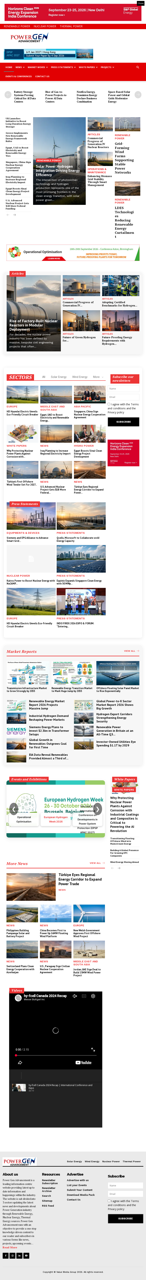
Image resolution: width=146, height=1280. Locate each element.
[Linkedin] (19, 1256)
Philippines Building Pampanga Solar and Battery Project (17, 933)
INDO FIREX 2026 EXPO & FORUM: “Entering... (75, 625)
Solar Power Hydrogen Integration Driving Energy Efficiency (58, 170)
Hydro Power (84, 445)
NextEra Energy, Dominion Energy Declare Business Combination (87, 96)
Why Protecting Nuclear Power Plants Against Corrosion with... (20, 453)
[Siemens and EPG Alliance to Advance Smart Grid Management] (31, 516)
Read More (10, 1247)
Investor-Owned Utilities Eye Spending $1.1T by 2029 (116, 743)
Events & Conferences (19, 76)
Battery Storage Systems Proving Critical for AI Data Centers (25, 96)
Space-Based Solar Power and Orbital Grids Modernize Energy (119, 96)
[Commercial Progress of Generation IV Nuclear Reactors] (100, 124)
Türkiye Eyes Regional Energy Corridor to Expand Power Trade (80, 879)
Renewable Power (17, 26)
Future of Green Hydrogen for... (79, 339)
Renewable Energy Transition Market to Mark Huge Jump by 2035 (72, 690)
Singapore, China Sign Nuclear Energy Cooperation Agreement (18, 166)
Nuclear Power (45, 26)
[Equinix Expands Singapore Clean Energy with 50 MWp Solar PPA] (81, 558)
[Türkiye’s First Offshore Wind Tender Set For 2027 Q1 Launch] (22, 470)
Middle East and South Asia (52, 408)
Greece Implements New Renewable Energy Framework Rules (17, 137)
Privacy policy (116, 412)
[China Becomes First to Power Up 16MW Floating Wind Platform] (55, 913)
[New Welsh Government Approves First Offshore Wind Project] (89, 913)
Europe (12, 406)
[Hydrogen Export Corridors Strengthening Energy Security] (84, 718)
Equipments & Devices (23, 532)
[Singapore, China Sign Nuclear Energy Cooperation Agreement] (90, 395)
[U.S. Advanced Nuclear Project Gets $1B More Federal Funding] (56, 470)
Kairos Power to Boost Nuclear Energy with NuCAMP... (31, 582)
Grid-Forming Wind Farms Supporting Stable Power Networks (124, 158)
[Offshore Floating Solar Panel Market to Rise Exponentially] (117, 673)
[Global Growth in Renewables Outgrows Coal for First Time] (16, 743)
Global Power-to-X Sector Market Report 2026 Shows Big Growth (114, 704)
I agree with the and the (123, 408)
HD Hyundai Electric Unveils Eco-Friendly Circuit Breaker (22, 413)
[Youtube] (26, 1256)
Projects (106, 67)
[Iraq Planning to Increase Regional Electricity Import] (56, 434)
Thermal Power (71, 26)
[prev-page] (8, 94)
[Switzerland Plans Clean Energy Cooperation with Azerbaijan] (22, 949)
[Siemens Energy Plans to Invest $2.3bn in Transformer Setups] (16, 731)
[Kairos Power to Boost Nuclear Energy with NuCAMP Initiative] (31, 558)
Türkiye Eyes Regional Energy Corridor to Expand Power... (89, 489)
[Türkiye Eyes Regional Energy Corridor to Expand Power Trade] (90, 470)
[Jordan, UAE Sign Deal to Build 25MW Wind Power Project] (89, 949)
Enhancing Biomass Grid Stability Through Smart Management (100, 180)
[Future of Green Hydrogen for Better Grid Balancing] (81, 320)
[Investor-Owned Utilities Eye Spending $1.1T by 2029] (84, 743)
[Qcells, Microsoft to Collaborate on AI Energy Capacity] (81, 516)
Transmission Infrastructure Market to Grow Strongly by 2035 (27, 690)
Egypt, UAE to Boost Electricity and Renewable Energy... (54, 417)
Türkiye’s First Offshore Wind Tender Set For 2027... (22, 483)
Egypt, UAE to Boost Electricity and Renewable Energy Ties (17, 151)
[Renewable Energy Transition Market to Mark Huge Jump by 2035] (73, 673)
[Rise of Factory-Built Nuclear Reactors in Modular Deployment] (34, 313)
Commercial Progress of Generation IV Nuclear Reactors (98, 142)
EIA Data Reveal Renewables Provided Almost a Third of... (48, 756)
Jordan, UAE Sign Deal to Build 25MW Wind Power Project (87, 972)
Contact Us (42, 76)
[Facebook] (6, 1256)
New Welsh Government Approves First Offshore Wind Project (86, 933)
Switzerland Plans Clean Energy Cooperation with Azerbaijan (20, 969)
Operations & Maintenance (97, 171)
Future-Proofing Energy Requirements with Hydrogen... (117, 340)
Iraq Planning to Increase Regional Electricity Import (16, 179)
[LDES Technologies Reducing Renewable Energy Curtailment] (127, 188)
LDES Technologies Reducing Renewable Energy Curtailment (124, 222)
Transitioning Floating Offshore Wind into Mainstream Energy (122, 841)
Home (9, 67)
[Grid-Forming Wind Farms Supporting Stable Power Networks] (127, 124)
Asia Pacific (82, 406)
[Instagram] (12, 1256)
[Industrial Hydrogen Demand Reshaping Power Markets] (16, 718)
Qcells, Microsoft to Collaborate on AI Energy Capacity (78, 539)
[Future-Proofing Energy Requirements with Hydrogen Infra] (121, 320)
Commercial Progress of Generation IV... (78, 304)
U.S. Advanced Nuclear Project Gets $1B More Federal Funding (17, 204)
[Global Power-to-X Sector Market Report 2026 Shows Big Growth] (84, 705)
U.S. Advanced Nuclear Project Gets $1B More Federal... (53, 489)
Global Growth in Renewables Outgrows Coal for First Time (48, 743)
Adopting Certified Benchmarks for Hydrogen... (119, 304)
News (19, 67)
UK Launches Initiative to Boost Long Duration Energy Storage (18, 122)
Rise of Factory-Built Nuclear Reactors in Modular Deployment (34, 325)
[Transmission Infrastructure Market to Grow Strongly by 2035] (28, 673)
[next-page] (138, 94)
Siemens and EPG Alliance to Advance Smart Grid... (27, 539)
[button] (137, 67)
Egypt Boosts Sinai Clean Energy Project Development (17, 191)
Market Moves (36, 67)
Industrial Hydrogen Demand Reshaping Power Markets (49, 717)
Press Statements (62, 67)
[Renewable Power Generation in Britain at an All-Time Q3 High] (84, 731)
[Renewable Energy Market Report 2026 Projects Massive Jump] (16, 705)
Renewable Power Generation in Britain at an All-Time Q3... (114, 730)
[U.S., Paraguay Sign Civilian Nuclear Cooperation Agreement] (55, 949)
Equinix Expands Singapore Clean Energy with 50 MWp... (79, 582)
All (43, 377)
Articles (94, 134)
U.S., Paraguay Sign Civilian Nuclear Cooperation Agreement (55, 969)
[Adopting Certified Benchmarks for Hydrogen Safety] (121, 285)
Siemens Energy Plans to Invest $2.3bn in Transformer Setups (49, 730)
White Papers (87, 67)
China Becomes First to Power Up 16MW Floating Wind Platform (54, 933)
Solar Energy (59, 377)
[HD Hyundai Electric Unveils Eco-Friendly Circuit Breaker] (22, 395)
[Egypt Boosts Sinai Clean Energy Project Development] (90, 434)
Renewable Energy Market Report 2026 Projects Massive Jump (47, 704)
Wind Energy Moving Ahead (124, 862)
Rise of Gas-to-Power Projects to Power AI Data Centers (56, 96)
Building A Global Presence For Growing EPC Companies (124, 853)
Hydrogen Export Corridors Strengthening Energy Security (114, 717)
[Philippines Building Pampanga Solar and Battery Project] (22, 913)
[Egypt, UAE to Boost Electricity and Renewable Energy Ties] (56, 395)
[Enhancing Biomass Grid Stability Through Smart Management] (100, 159)
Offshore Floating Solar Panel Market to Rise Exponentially (117, 690)
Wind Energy (79, 377)
